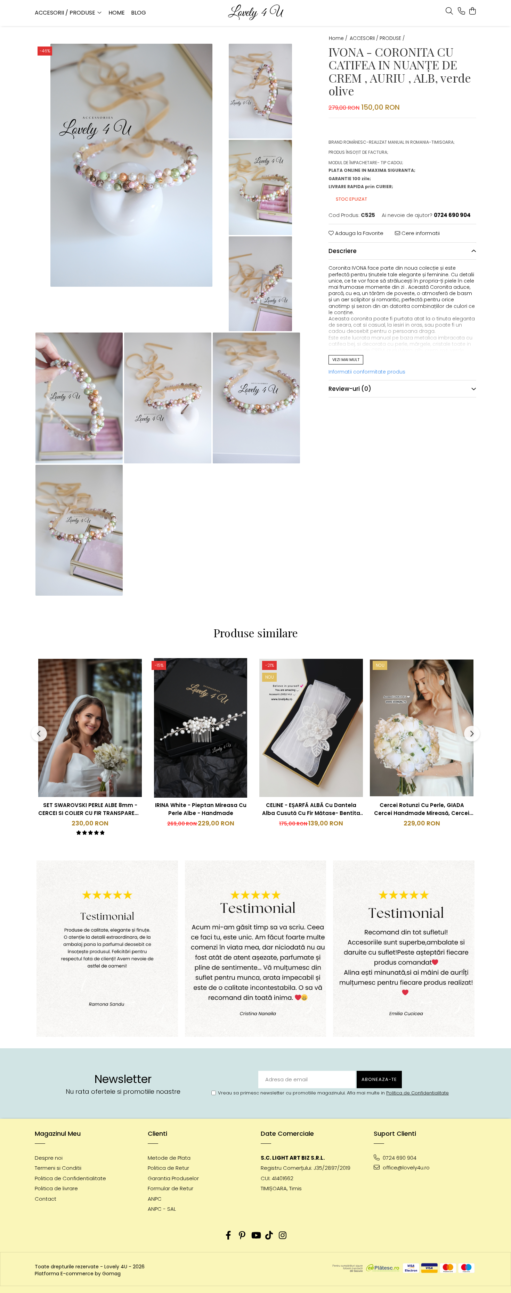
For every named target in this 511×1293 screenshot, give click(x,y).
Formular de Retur (170, 1188)
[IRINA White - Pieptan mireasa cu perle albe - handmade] (200, 728)
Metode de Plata (169, 1157)
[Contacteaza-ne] (461, 11)
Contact (45, 1198)
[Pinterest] (242, 1235)
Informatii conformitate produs (366, 372)
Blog (138, 13)
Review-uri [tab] (349, 388)
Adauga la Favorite (358, 233)
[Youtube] (256, 1235)
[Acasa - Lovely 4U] (255, 13)
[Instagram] (283, 1235)
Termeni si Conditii (58, 1168)
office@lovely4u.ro (405, 1167)
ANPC (155, 1198)
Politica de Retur (168, 1168)
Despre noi (49, 1157)
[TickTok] (269, 1235)
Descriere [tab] (342, 250)
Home (116, 13)
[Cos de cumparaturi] (472, 11)
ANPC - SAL (162, 1208)
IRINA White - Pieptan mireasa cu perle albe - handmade (200, 809)
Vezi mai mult (345, 359)
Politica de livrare (56, 1188)
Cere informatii (420, 233)
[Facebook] (228, 1235)
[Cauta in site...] (449, 11)
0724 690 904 (398, 1157)
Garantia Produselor (173, 1178)
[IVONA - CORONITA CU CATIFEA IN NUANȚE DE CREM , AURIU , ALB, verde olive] (131, 165)
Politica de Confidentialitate (417, 1093)
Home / (339, 38)
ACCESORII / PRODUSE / (378, 38)
